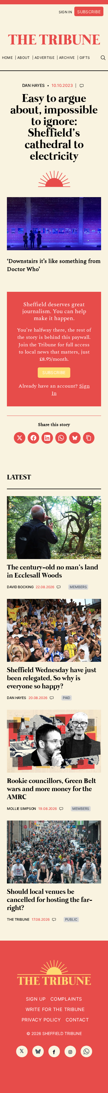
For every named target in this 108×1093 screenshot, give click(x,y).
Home (7, 57)
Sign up (36, 999)
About (23, 57)
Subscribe (89, 11)
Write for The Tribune (55, 1009)
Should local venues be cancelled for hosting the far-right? (49, 900)
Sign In (65, 12)
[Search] (103, 58)
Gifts (84, 57)
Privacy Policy (41, 1020)
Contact (77, 1020)
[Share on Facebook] (33, 438)
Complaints (66, 999)
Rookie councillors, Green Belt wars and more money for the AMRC (51, 789)
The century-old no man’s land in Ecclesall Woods (52, 571)
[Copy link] (88, 438)
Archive (67, 57)
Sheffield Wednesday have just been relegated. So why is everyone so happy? (51, 678)
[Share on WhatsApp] (61, 438)
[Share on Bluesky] (75, 438)
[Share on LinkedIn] (47, 438)
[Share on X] (19, 438)
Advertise (44, 57)
